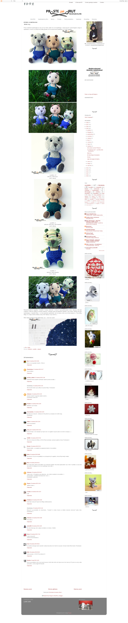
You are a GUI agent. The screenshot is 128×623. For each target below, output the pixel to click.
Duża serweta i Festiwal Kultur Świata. (94, 230)
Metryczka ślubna (90, 234)
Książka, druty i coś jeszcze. (92, 217)
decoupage (88, 192)
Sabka (28, 421)
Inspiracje (78, 19)
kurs (100, 197)
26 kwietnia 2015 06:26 (34, 543)
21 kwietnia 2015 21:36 (40, 377)
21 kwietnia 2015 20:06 (34, 361)
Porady (59, 19)
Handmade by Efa (43, 19)
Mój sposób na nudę (91, 236)
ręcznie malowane (100, 199)
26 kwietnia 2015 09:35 (35, 552)
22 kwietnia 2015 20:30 (37, 499)
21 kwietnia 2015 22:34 (35, 421)
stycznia (89, 165)
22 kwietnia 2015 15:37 (36, 491)
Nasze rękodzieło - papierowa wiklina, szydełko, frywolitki (93, 240)
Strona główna (52, 589)
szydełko (35, 349)
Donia (28, 534)
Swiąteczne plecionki (90, 242)
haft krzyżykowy (90, 203)
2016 (87, 126)
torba (86, 199)
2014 (87, 168)
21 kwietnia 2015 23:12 (36, 429)
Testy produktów (68, 19)
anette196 (29, 526)
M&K (28, 552)
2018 (87, 122)
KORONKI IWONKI (90, 229)
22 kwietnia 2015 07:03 (36, 438)
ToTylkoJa (29, 499)
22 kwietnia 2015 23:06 (37, 517)
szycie (103, 203)
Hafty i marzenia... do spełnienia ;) (94, 244)
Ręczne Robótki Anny (91, 213)
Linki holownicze (100, 202)
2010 (87, 175)
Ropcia (28, 483)
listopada (89, 132)
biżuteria (101, 185)
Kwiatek (29, 403)
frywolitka (96, 193)
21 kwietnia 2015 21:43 (38, 385)
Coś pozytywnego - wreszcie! (92, 245)
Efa (26, 347)
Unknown (29, 394)
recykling (94, 197)
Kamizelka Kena (89, 218)
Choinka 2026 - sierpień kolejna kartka (94, 215)
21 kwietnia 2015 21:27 (38, 369)
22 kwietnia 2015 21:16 (38, 508)
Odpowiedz (29, 365)
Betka (28, 454)
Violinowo (29, 517)
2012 (87, 172)
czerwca (89, 142)
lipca (88, 140)
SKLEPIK (32, 19)
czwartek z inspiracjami (92, 190)
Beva (28, 462)
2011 (87, 174)
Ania (28, 543)
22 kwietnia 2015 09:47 (37, 472)
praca (93, 196)
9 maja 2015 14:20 (35, 560)
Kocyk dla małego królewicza (92, 237)
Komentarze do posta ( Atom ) (55, 592)
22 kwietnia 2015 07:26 (36, 446)
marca (88, 161)
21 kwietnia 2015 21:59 (37, 394)
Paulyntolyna (30, 369)
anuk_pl (29, 429)
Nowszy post (28, 589)
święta (87, 189)
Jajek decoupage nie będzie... (93, 159)
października (90, 134)
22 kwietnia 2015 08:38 (35, 454)
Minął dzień (88, 226)
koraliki (91, 187)
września (89, 136)
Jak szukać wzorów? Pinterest (94, 147)
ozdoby (98, 192)
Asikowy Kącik (89, 233)
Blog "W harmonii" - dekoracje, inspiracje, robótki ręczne (93, 221)
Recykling (86, 19)
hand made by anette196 (91, 247)
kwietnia (89, 146)
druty (89, 194)
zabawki (39, 349)
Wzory (52, 19)
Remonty (94, 19)
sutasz (88, 200)
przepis (93, 202)
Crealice (29, 491)
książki (97, 203)
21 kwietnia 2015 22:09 (36, 403)
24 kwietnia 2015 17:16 (35, 534)
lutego (88, 163)
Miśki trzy (89, 153)
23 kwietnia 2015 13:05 (37, 526)
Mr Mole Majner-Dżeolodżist (93, 155)
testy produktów (98, 194)
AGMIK (28, 438)
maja (88, 144)
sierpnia (89, 138)
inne (103, 193)
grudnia (89, 130)
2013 (87, 170)
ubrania (86, 196)
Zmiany (88, 157)
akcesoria (97, 189)
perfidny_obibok (31, 377)
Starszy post (78, 589)
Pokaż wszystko (101, 250)
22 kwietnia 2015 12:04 (36, 483)
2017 (87, 124)
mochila (92, 199)
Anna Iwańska (30, 411)
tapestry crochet (96, 200)
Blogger (69, 612)
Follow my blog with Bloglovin (91, 94)
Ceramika (88, 248)
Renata (28, 446)
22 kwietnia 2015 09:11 (35, 462)
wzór (100, 196)
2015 (87, 128)
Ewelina (29, 560)
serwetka (87, 193)
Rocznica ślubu (89, 227)
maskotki (30, 349)
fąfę (28, 361)
